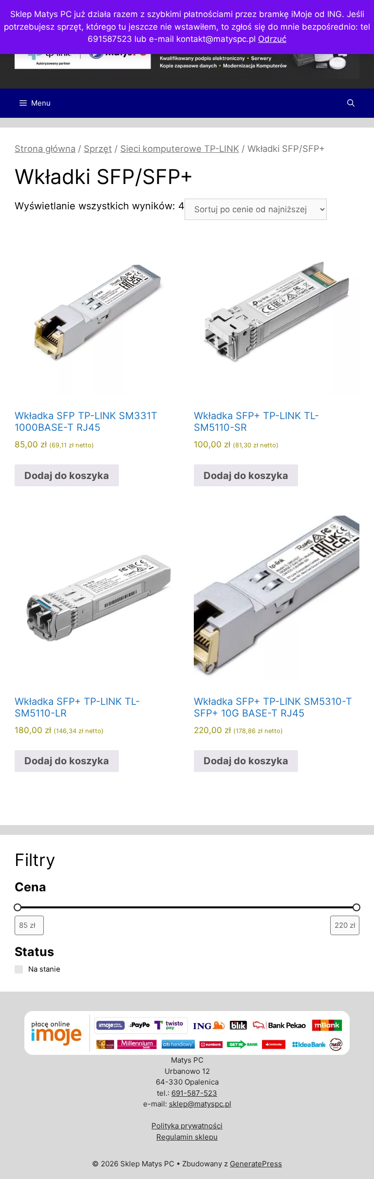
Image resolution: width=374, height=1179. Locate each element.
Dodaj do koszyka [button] (66, 475)
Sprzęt (98, 148)
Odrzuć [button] (272, 39)
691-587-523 (194, 1093)
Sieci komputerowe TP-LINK (179, 148)
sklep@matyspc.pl (200, 1103)
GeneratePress (256, 1163)
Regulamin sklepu (187, 1137)
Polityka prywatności (187, 1125)
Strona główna (45, 148)
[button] (350, 103)
